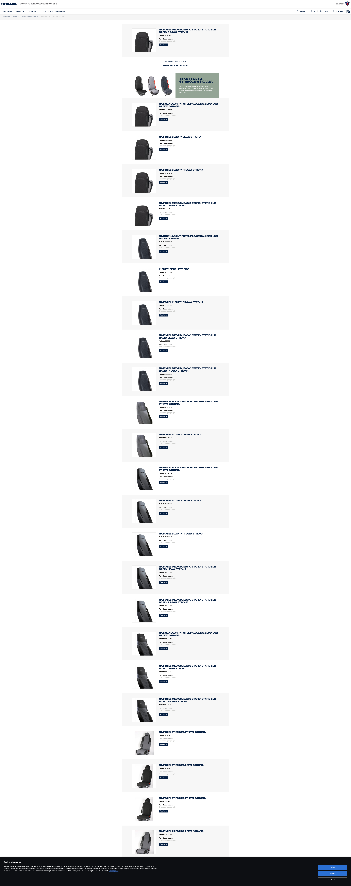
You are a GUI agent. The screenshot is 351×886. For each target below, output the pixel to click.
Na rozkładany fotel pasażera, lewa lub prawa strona (188, 105)
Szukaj (303, 11)
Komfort (32, 11)
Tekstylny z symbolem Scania (196, 80)
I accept (333, 867)
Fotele (15, 17)
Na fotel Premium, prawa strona (182, 732)
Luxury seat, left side (174, 269)
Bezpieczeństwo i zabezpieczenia (52, 11)
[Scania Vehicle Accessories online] (9, 4)
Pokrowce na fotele (30, 17)
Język (325, 11)
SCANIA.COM (340, 4)
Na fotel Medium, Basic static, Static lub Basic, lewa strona (187, 204)
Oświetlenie (20, 11)
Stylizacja (7, 11)
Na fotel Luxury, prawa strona (181, 170)
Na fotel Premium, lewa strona (181, 765)
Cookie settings (332, 880)
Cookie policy (113, 871)
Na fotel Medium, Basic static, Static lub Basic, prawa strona (187, 369)
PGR (314, 11)
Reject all (332, 873)
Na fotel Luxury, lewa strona (180, 137)
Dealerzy (339, 11)
